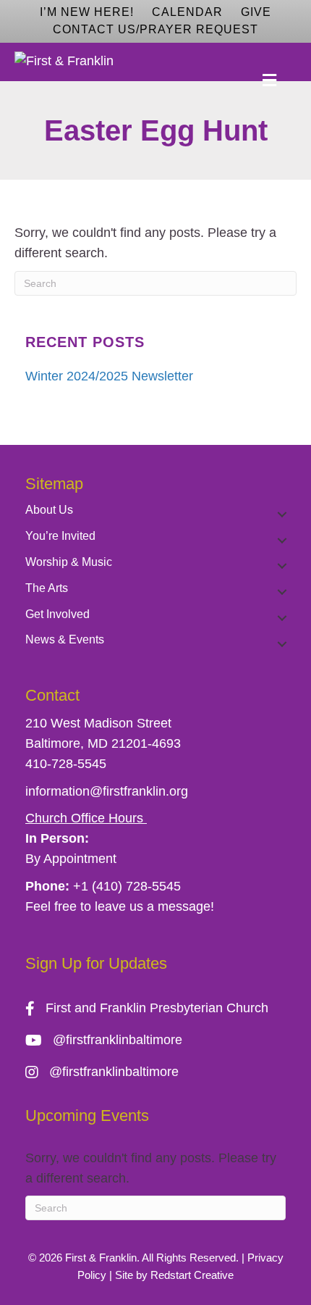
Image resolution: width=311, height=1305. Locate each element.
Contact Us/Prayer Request (155, 29)
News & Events (64, 639)
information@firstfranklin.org (106, 791)
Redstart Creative (192, 1275)
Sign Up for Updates (96, 963)
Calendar (187, 12)
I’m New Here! (87, 12)
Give (256, 12)
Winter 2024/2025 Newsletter (109, 376)
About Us (49, 510)
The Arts (46, 588)
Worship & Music (68, 562)
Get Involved (57, 614)
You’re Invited (60, 536)
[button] (282, 514)
